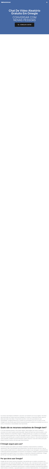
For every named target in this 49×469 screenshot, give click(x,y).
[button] (47, 2)
